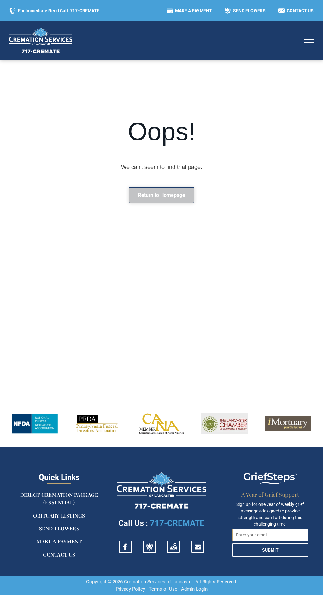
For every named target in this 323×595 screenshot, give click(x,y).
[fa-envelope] (198, 548)
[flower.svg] (149, 550)
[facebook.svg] (125, 550)
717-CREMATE (177, 523)
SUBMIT (270, 549)
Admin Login (194, 589)
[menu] (309, 39)
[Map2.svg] (173, 550)
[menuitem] (59, 499)
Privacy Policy (130, 589)
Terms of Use (163, 589)
